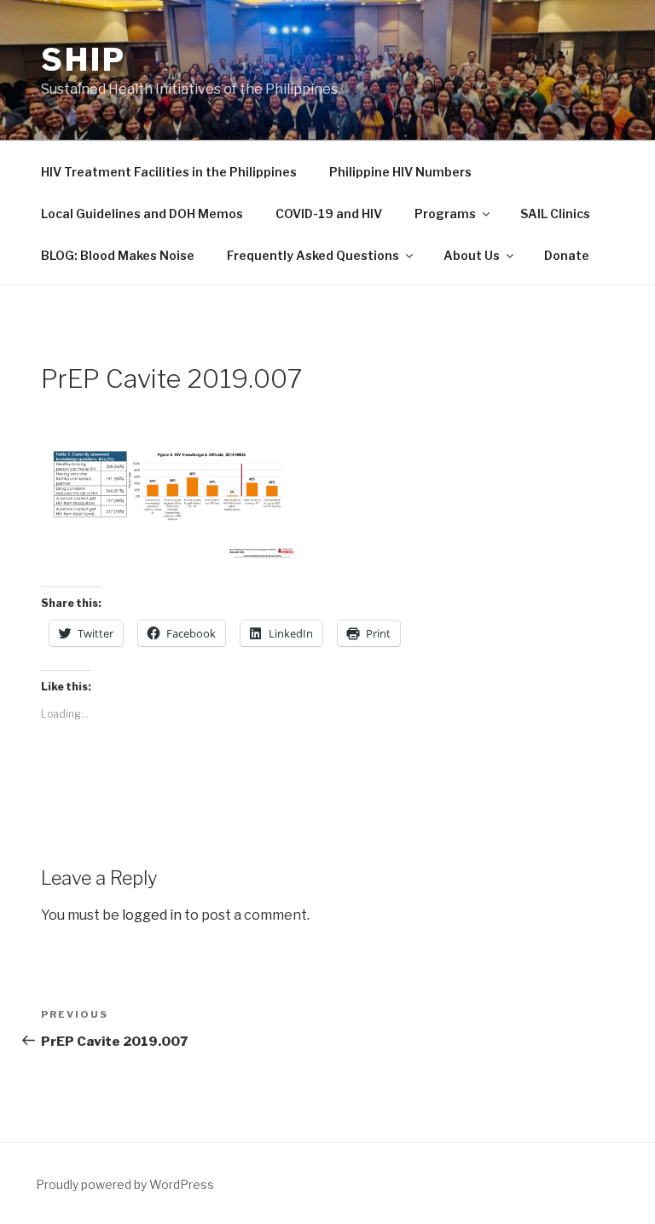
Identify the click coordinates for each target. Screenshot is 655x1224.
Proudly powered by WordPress (125, 1184)
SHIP (83, 59)
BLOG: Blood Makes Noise (117, 255)
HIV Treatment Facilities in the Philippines (169, 172)
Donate (566, 255)
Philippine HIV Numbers (400, 172)
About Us (471, 255)
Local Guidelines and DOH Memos (142, 213)
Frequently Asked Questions (313, 255)
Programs (445, 213)
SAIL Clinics (555, 213)
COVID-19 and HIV (328, 213)
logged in (152, 915)
